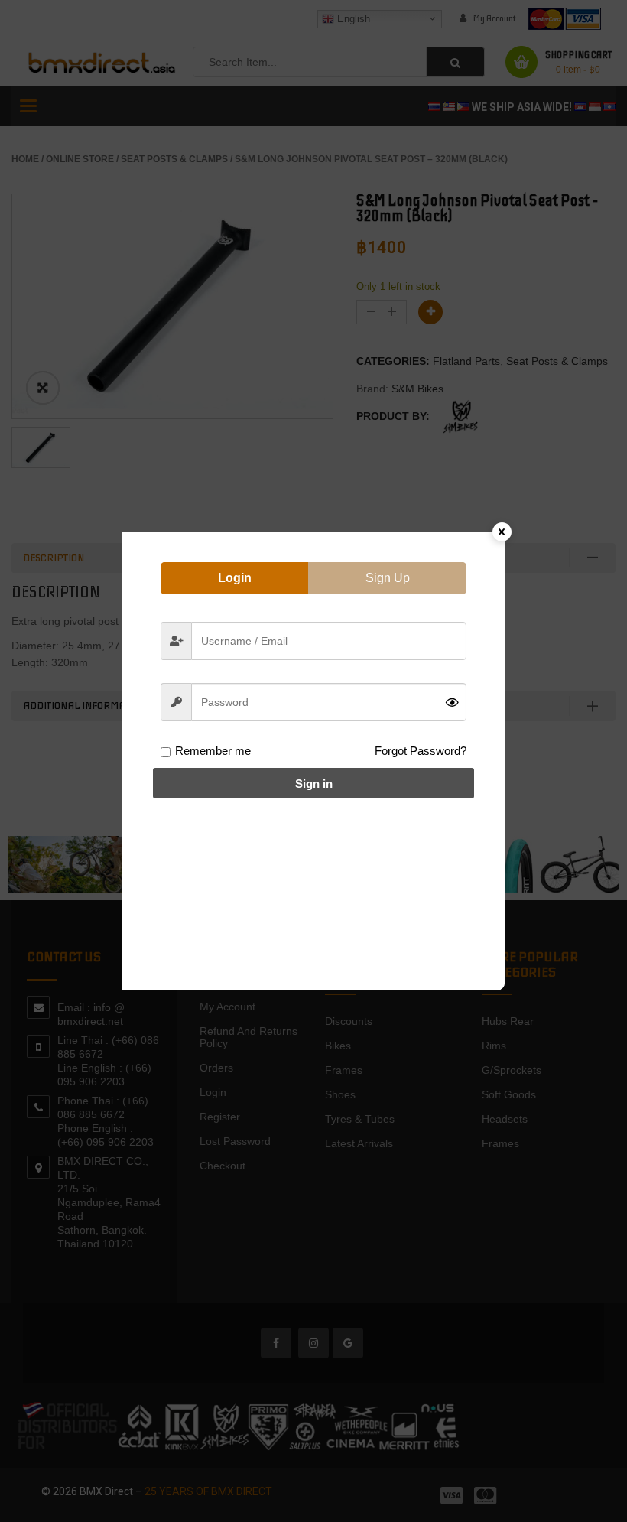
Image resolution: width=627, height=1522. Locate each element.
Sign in (314, 783)
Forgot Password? (420, 750)
